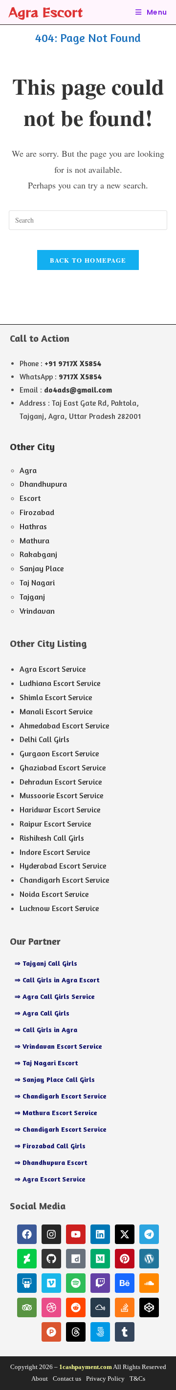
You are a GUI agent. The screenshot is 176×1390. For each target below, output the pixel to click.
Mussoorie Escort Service (61, 795)
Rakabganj (38, 554)
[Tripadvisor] (27, 1307)
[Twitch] (100, 1283)
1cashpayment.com (85, 1366)
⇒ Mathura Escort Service (56, 1112)
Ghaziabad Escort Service (63, 767)
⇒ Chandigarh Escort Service (61, 1096)
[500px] (100, 1332)
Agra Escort (46, 12)
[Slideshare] (27, 1283)
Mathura (34, 540)
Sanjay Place (42, 568)
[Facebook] (27, 1234)
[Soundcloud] (149, 1283)
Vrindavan (37, 611)
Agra (28, 470)
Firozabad (37, 512)
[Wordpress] (149, 1258)
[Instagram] (51, 1234)
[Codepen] (149, 1307)
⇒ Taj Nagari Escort (46, 1062)
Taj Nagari (37, 582)
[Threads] (76, 1332)
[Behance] (124, 1283)
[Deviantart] (27, 1258)
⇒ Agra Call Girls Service (55, 996)
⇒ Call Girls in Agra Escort (57, 979)
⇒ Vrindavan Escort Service (58, 1046)
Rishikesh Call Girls (52, 838)
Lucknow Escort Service (59, 908)
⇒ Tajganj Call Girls (46, 963)
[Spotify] (76, 1283)
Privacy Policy (105, 1378)
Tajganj (32, 597)
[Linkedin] (100, 1234)
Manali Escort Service (56, 711)
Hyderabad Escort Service (63, 866)
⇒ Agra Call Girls (42, 1013)
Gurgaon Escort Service (59, 753)
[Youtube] (76, 1234)
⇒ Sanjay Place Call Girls (55, 1079)
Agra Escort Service (53, 669)
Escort (30, 498)
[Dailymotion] (76, 1258)
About (39, 1378)
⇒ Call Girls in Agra (46, 1029)
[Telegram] (149, 1234)
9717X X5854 (80, 376)
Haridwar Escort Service (60, 809)
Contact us (67, 1378)
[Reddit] (76, 1307)
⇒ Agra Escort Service (50, 1179)
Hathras (33, 526)
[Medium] (100, 1258)
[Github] (51, 1258)
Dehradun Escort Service (61, 782)
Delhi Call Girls (44, 739)
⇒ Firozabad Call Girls (50, 1145)
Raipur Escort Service (55, 824)
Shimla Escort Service (56, 697)
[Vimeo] (51, 1283)
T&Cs (137, 1378)
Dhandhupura (43, 484)
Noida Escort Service (54, 894)
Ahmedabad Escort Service (64, 725)
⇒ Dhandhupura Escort (51, 1162)
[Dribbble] (51, 1307)
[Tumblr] (124, 1332)
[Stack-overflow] (124, 1307)
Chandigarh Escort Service (64, 880)
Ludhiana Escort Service (60, 683)
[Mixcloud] (100, 1307)
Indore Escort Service (55, 852)
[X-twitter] (124, 1234)
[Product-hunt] (51, 1332)
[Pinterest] (124, 1258)
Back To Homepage (88, 260)
